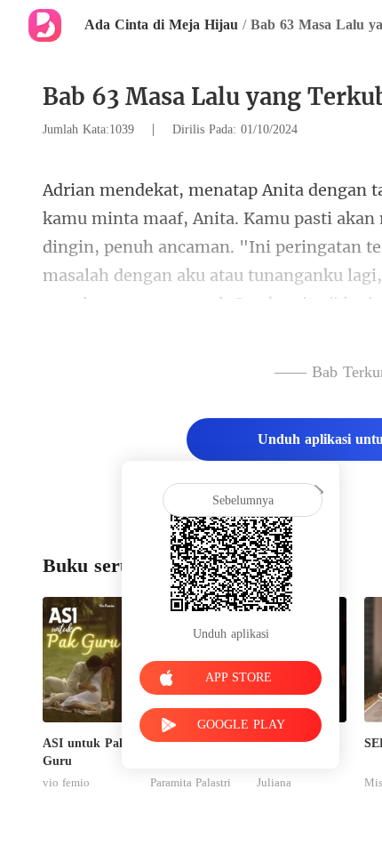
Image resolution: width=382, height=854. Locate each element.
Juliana (274, 783)
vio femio (66, 783)
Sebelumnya (243, 500)
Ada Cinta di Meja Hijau (161, 24)
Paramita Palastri (190, 783)
